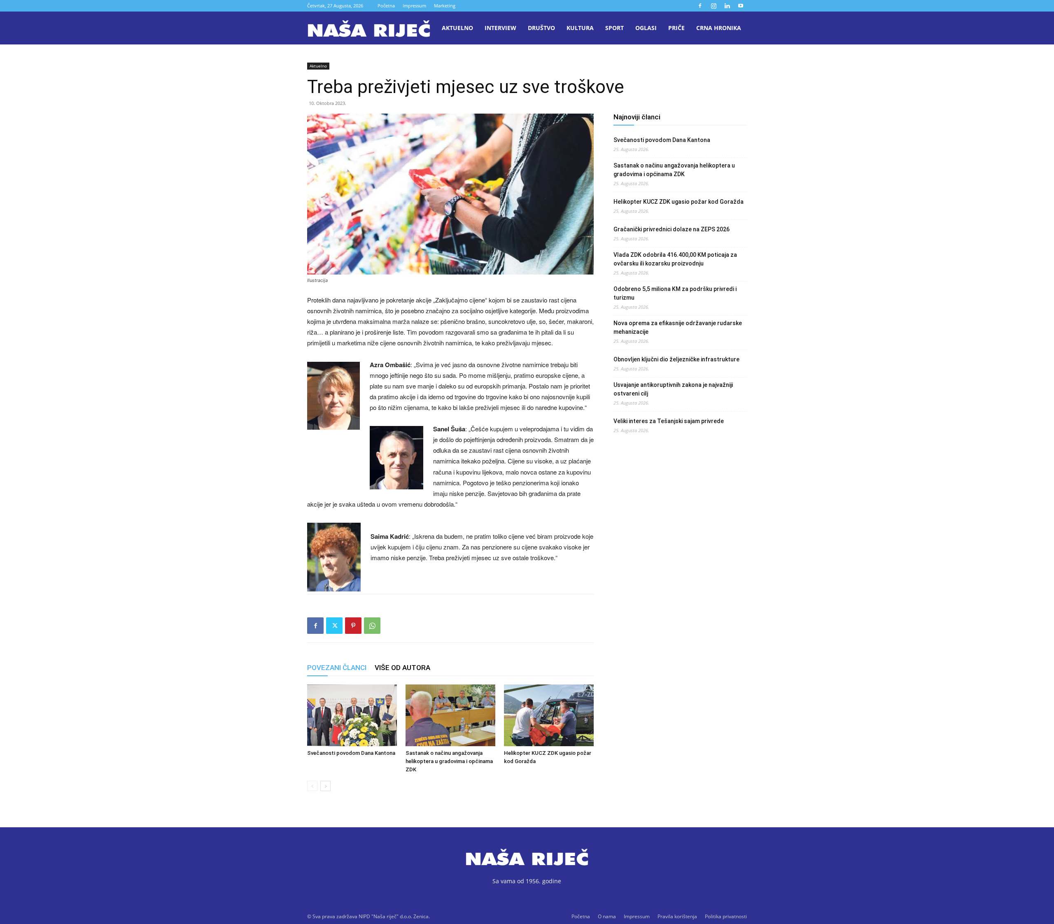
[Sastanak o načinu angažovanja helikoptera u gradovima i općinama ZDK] (450, 715)
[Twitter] (334, 625)
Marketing (444, 5)
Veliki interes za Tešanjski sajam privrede (668, 421)
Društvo (541, 28)
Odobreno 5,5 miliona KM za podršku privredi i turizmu (675, 293)
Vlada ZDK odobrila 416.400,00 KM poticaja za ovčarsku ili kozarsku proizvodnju (675, 259)
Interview (500, 28)
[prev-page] (312, 786)
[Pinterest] (353, 625)
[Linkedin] (727, 6)
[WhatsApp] (372, 625)
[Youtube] (741, 6)
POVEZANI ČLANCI (336, 667)
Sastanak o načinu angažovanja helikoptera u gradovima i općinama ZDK (449, 761)
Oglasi (646, 28)
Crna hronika (718, 28)
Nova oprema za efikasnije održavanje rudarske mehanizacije (677, 327)
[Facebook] (700, 6)
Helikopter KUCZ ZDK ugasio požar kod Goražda (678, 201)
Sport (614, 28)
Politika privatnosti (726, 916)
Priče (676, 28)
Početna (386, 5)
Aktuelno (457, 28)
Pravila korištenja (677, 916)
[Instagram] (713, 6)
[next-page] (325, 786)
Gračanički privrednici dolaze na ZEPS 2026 (671, 229)
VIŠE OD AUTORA (402, 667)
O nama (607, 916)
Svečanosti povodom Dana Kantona (351, 753)
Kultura (580, 28)
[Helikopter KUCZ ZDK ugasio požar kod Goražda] (549, 715)
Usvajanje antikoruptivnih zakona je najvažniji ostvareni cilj (673, 389)
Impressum (414, 5)
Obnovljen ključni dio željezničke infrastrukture (676, 359)
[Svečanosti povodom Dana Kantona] (352, 715)
